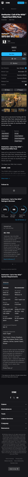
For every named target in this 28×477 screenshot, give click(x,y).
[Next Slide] (25, 110)
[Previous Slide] (2, 110)
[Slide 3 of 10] (21, 110)
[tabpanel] (14, 302)
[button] (14, 178)
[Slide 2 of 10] (14, 110)
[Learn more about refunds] (26, 72)
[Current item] (7, 110)
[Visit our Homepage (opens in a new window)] (14, 190)
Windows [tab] (6, 282)
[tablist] (14, 282)
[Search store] (3, 8)
